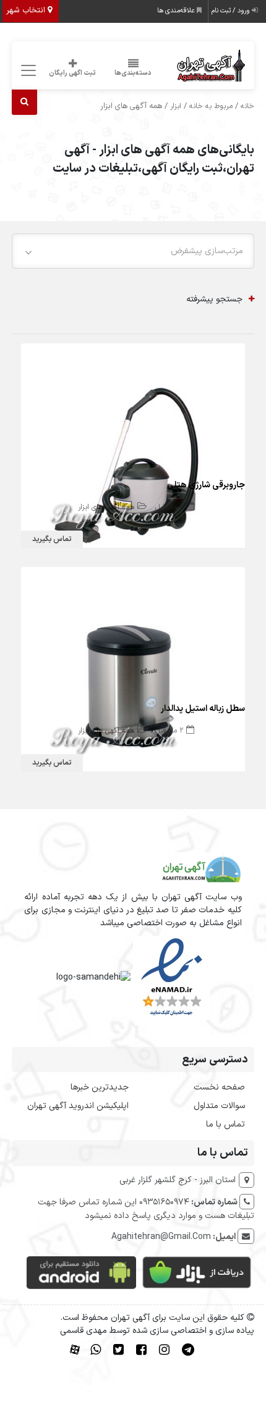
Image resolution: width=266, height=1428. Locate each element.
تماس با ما (225, 1124)
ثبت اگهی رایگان (72, 73)
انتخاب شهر (27, 10)
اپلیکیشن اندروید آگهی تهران (78, 1105)
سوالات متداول (219, 1105)
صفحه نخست (219, 1087)
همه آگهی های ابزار (106, 507)
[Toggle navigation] (26, 71)
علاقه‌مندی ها (177, 11)
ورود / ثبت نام (232, 11)
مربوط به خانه (211, 106)
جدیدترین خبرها (100, 1087)
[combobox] (133, 251)
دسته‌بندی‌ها (133, 73)
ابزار (175, 106)
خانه (247, 106)
